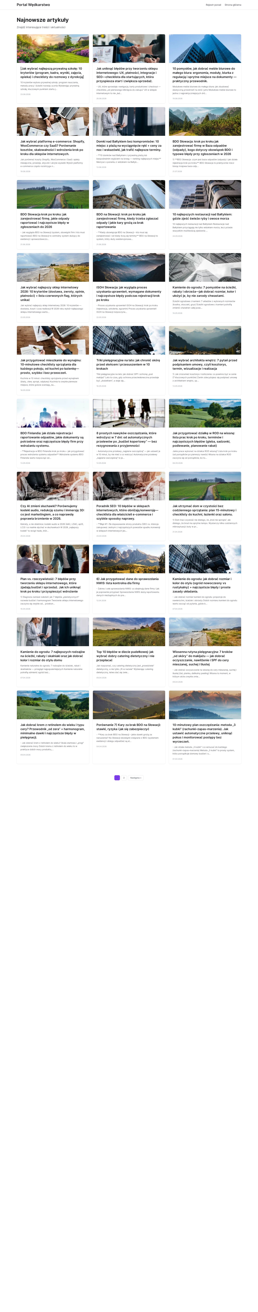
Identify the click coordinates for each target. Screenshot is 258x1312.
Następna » (135, 778)
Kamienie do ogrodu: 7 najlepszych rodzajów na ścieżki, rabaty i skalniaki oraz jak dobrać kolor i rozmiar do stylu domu (52, 656)
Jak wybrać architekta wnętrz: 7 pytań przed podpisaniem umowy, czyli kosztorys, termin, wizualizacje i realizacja (205, 364)
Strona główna (233, 4)
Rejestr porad (213, 4)
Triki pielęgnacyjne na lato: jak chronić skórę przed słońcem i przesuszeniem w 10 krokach (128, 364)
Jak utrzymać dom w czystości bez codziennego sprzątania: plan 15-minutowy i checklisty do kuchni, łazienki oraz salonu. (204, 510)
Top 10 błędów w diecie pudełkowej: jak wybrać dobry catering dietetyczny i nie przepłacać (125, 656)
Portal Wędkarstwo (33, 5)
